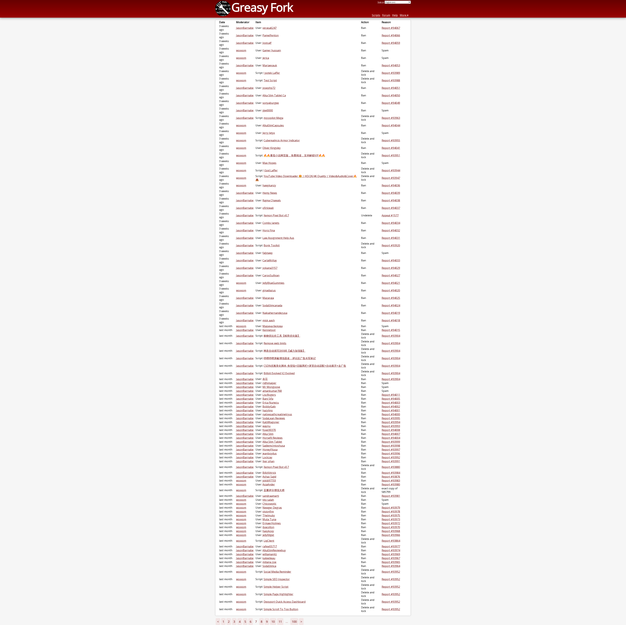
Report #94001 (391, 410)
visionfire (268, 511)
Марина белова (272, 326)
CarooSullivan (270, 275)
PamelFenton (270, 35)
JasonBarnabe (244, 28)
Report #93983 (391, 480)
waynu (266, 426)
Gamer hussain (271, 50)
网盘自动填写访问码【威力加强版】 (284, 351)
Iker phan (268, 461)
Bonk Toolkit (272, 245)
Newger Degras (272, 507)
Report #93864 (391, 540)
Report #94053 (391, 65)
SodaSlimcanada (272, 305)
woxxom (241, 50)
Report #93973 (391, 519)
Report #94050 (391, 95)
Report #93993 (391, 426)
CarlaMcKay (269, 260)
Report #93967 (391, 558)
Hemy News (269, 193)
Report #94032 (391, 230)
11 (280, 622)
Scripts (376, 15)
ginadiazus (269, 290)
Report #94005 (391, 398)
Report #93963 (391, 118)
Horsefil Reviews (272, 438)
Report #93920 (391, 245)
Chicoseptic (269, 503)
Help (395, 15)
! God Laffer (271, 170)
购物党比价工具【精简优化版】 (282, 336)
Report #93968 (391, 531)
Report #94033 (391, 260)
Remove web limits (275, 343)
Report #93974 (391, 550)
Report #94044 (391, 125)
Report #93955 (391, 140)
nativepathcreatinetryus (277, 414)
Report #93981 (391, 496)
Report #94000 (391, 414)
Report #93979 (391, 507)
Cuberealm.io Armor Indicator (282, 140)
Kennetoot (269, 330)
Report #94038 (391, 200)
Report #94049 (391, 103)
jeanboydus (269, 453)
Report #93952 (391, 571)
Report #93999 (391, 442)
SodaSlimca (269, 566)
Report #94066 (391, 35)
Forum (386, 15)
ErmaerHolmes (271, 523)
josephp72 (268, 88)
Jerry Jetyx (268, 133)
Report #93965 (391, 562)
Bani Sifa (267, 398)
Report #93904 (391, 336)
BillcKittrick (269, 472)
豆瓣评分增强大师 (274, 490)
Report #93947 (391, 178)
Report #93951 (391, 155)
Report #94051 (391, 88)
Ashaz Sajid (269, 476)
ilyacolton (268, 527)
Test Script (270, 80)
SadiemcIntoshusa (273, 445)
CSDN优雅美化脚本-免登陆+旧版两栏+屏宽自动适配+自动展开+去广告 (305, 366)
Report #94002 (391, 406)
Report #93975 (391, 515)
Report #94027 (391, 275)
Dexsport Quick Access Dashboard (285, 601)
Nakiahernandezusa (274, 313)
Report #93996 (391, 453)
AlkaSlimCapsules (273, 125)
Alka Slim (267, 434)
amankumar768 (272, 391)
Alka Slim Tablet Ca (274, 95)
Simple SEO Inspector (277, 579)
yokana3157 (269, 268)
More (403, 15)
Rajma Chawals (271, 200)
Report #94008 (391, 430)
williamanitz (269, 554)
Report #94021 (391, 283)
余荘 (265, 379)
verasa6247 (269, 28)
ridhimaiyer (269, 383)
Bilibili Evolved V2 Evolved (279, 373)
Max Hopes (269, 163)
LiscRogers (269, 395)
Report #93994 (391, 422)
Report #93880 (391, 467)
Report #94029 (391, 268)
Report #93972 (391, 523)
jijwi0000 (267, 110)
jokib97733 (269, 480)
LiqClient (269, 540)
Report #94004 (391, 438)
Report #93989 (391, 73)
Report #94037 (391, 208)
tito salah (268, 500)
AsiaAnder (268, 484)
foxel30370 (269, 430)
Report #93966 (391, 535)
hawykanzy (269, 185)
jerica (265, 58)
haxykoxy (268, 531)
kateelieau (268, 558)
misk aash (268, 320)
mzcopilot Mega (273, 118)
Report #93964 (391, 566)
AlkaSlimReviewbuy (274, 550)
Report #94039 (391, 193)
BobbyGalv (269, 406)
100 (294, 622)
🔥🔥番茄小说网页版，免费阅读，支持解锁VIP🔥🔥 (294, 155)
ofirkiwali (268, 208)
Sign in (381, 2)
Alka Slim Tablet (272, 442)
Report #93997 (391, 449)
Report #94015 (391, 330)
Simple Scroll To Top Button (281, 609)
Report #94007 (391, 434)
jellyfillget (268, 535)
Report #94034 (391, 223)
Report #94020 (391, 290)
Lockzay (267, 457)
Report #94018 (391, 320)
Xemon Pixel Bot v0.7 (276, 215)
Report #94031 (391, 238)
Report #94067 (391, 28)
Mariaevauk (269, 65)
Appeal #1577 (390, 215)
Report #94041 (391, 148)
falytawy (267, 253)
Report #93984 (391, 472)
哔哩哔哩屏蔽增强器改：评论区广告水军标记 (290, 358)
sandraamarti (270, 496)
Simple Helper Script (276, 586)
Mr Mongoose (271, 387)
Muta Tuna (269, 519)
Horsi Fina (268, 230)
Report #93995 (391, 418)
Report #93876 (391, 476)
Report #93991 (391, 461)
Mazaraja (268, 298)
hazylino (267, 410)
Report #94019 (391, 313)
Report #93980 (391, 484)
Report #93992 (391, 457)
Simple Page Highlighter (278, 594)
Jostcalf (266, 43)
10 (273, 622)
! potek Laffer (272, 73)
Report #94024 (391, 305)
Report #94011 (391, 395)
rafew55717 (269, 546)
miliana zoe (269, 562)
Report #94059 (391, 43)
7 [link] (256, 622)
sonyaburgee (270, 103)
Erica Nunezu (270, 402)
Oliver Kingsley (271, 148)
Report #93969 (391, 554)
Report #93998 (391, 445)
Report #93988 (391, 80)
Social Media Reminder (277, 571)
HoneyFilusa (269, 449)
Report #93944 (391, 170)
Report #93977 (391, 546)
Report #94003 (391, 402)
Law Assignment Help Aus (278, 238)
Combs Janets (270, 223)
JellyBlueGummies (273, 283)
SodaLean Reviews (273, 418)
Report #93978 (391, 511)
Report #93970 (391, 527)
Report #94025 (391, 298)
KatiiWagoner (270, 422)
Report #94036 (391, 185)
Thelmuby (268, 515)
